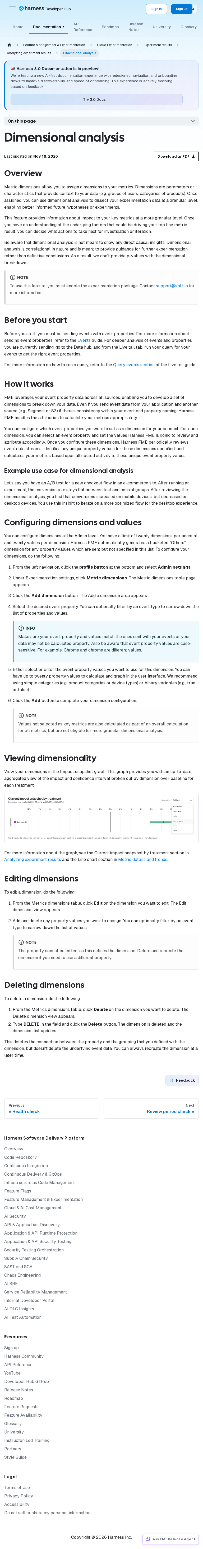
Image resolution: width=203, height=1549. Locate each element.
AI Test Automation (22, 1317)
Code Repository (20, 1157)
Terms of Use (17, 1487)
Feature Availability (23, 1415)
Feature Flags (17, 1191)
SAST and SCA (18, 1267)
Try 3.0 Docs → (96, 99)
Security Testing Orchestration (34, 1250)
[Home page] (9, 45)
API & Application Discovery (32, 1224)
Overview (13, 1149)
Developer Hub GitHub (26, 1381)
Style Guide (15, 1457)
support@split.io (172, 286)
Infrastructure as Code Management (39, 1182)
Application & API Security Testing (37, 1241)
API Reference (82, 27)
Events (84, 340)
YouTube (12, 1373)
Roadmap (110, 26)
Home (18, 26)
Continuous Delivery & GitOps (33, 1174)
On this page (22, 121)
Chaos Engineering (22, 1275)
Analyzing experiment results (32, 859)
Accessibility (16, 1504)
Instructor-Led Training (26, 1440)
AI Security (15, 1216)
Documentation (48, 26)
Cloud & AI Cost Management (32, 1208)
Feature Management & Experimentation (43, 1199)
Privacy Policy (18, 1496)
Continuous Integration (26, 1166)
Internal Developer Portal (29, 1300)
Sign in (156, 9)
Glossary (189, 26)
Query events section (134, 365)
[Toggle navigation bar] (12, 9)
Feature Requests (21, 1407)
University (162, 26)
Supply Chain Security (26, 1258)
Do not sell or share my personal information (47, 1513)
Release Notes (135, 27)
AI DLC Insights (19, 1309)
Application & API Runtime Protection (40, 1233)
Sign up (182, 9)
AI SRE (11, 1283)
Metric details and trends (142, 859)
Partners (12, 1449)
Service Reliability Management (35, 1292)
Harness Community (24, 1356)
